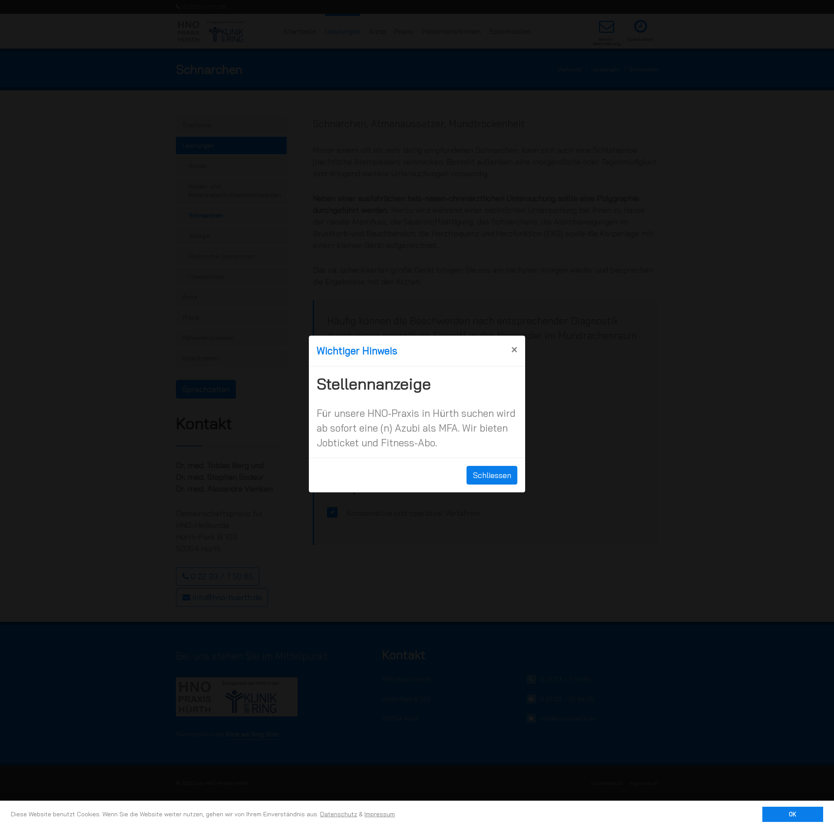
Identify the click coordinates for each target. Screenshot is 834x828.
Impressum (379, 814)
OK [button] (792, 814)
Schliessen (492, 475)
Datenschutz (338, 814)
